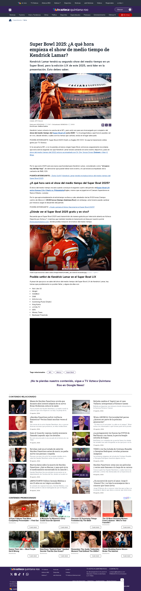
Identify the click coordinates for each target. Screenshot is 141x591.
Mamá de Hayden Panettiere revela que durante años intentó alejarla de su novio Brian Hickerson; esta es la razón (48, 403)
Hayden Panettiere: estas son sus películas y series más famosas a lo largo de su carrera (112, 466)
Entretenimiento (99, 15)
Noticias (78, 3)
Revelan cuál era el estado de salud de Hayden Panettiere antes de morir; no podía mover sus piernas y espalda (49, 451)
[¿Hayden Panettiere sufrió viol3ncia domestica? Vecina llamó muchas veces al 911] (17, 423)
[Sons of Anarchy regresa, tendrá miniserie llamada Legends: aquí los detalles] (17, 439)
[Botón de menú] (10, 9)
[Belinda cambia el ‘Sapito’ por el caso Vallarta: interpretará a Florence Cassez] (81, 407)
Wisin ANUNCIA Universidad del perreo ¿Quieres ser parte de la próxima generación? (111, 419)
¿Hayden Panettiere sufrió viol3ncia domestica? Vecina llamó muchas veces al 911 (48, 419)
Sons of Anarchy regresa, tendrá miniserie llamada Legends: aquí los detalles (48, 434)
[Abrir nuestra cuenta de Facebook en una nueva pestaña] (23, 574)
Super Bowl (70, 372)
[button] (122, 579)
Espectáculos (75, 15)
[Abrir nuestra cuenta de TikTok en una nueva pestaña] (19, 574)
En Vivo (127, 15)
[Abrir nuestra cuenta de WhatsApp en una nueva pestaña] (27, 574)
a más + (120, 3)
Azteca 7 (57, 3)
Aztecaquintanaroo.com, (39, 222)
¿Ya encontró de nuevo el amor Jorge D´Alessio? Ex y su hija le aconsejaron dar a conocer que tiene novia (111, 483)
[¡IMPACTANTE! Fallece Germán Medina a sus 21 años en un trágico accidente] (17, 487)
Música (59, 372)
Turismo (22, 15)
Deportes (67, 3)
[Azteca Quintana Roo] (70, 10)
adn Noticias (88, 3)
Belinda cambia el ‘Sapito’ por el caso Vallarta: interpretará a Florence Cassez (110, 402)
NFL (50, 372)
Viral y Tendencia (34, 15)
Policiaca (87, 15)
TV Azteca (34, 3)
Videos (99, 3)
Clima (46, 15)
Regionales (110, 3)
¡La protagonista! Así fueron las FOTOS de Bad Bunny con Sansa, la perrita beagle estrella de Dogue (111, 435)
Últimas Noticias (114, 15)
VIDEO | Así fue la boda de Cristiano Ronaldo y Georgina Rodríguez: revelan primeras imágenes (112, 451)
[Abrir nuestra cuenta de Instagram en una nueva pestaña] (15, 574)
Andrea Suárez (43, 126)
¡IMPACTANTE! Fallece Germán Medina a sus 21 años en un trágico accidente (48, 482)
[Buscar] (130, 9)
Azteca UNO (46, 3)
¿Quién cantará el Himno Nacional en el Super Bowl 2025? (72, 207)
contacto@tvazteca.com (117, 572)
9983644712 (113, 574)
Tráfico (54, 15)
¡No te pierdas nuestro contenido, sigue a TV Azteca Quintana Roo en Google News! (70, 383)
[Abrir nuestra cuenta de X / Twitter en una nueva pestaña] (11, 574)
